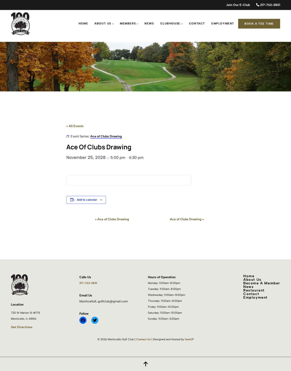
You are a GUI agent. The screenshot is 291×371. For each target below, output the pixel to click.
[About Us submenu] (113, 23)
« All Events (75, 126)
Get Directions (21, 327)
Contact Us (143, 339)
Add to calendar (87, 199)
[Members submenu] (137, 23)
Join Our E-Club (238, 5)
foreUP (189, 339)
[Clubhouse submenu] (182, 23)
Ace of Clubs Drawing (112, 219)
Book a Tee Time (259, 23)
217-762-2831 (269, 5)
